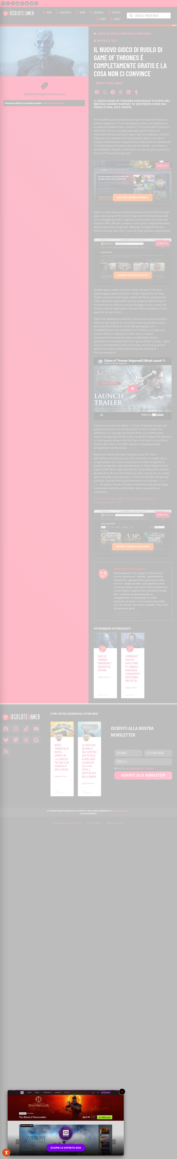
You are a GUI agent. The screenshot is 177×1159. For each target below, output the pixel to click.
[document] (88, 579)
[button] (122, 1091)
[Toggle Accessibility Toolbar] (6, 1152)
